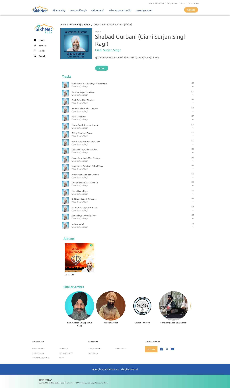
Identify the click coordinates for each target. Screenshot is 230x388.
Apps (183, 3)
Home (63, 24)
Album (87, 24)
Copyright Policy (66, 353)
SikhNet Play (59, 10)
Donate (191, 10)
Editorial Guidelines (40, 358)
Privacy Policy (38, 353)
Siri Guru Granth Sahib (120, 10)
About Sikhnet (38, 349)
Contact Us (63, 349)
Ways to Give (193, 3)
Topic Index (93, 353)
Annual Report (94, 349)
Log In (61, 358)
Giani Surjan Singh (108, 50)
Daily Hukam (172, 3)
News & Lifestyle (78, 10)
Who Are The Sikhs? (156, 3)
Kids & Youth (97, 10)
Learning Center (144, 10)
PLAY (101, 68)
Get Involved (120, 349)
